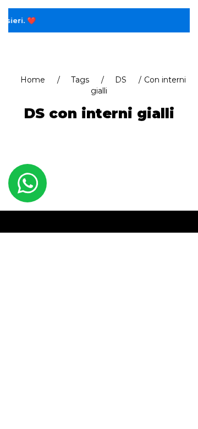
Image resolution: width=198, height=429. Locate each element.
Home (32, 80)
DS (121, 80)
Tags (80, 80)
